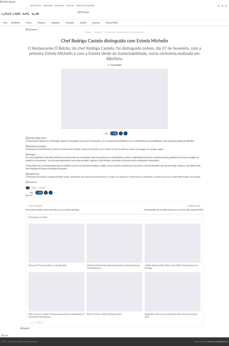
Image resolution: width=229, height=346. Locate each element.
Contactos (70, 6)
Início (5, 23)
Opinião (83, 23)
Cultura (29, 23)
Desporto (41, 23)
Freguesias (55, 23)
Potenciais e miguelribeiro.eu (218, 341)
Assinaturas (59, 6)
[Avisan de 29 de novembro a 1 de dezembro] (56, 243)
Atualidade (15, 23)
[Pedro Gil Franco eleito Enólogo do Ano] (114, 291)
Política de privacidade (85, 6)
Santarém (42, 188)
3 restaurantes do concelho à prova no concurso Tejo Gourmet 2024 (173, 210)
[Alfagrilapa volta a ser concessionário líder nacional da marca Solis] (173, 291)
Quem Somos (35, 6)
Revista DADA (112, 23)
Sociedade (70, 23)
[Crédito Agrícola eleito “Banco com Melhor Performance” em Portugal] (173, 243)
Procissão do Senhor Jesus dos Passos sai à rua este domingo (52, 210)
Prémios (34, 188)
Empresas (96, 23)
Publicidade (48, 6)
